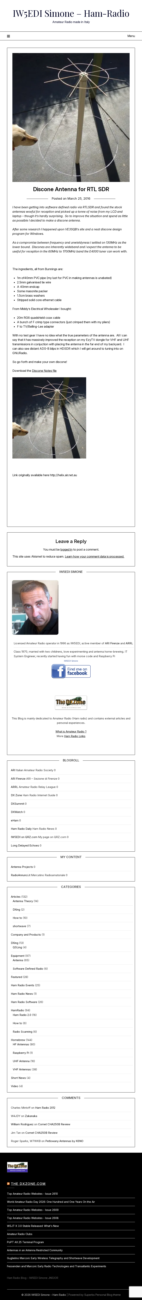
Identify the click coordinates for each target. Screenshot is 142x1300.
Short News (18, 1078)
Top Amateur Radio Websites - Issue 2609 (33, 1209)
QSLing (17, 947)
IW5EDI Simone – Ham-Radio (71, 13)
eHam (14, 820)
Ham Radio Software (24, 1002)
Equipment (17, 956)
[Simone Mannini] (71, 679)
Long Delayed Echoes (25, 845)
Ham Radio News (22, 993)
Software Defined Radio (28, 968)
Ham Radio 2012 (45, 1107)
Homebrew (18, 1040)
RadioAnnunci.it (20, 875)
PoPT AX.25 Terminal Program (25, 1242)
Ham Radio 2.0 (22, 1015)
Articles (16, 896)
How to (17, 918)
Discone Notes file (44, 371)
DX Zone (16, 795)
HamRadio (17, 1010)
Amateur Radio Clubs (19, 1234)
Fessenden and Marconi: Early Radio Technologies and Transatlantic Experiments (56, 1266)
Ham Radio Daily (21, 828)
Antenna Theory (23, 901)
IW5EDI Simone (71, 661)
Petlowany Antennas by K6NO (64, 1141)
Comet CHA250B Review (54, 1124)
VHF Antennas (22, 1069)
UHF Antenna (21, 1061)
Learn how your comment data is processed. (94, 556)
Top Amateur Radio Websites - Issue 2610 (32, 1193)
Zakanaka (31, 1116)
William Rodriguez (22, 1124)
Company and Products (26, 934)
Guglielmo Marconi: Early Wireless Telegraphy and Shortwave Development (53, 1258)
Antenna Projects (22, 867)
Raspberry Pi (21, 1053)
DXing (16, 909)
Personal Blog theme (108, 1294)
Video (14, 1086)
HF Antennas (21, 1044)
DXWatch (17, 812)
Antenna (18, 960)
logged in (66, 549)
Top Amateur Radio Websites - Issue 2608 (33, 1218)
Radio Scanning (22, 1031)
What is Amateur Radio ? (71, 731)
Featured (16, 977)
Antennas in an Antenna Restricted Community (35, 1250)
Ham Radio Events (22, 985)
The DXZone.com (28, 1184)
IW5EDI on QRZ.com (24, 837)
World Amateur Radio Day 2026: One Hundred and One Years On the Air (51, 1201)
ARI (13, 770)
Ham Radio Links (74, 736)
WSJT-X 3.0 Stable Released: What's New (33, 1225)
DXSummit (17, 803)
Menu (131, 36)
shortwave (19, 926)
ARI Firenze (112, 643)
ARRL (129, 643)
